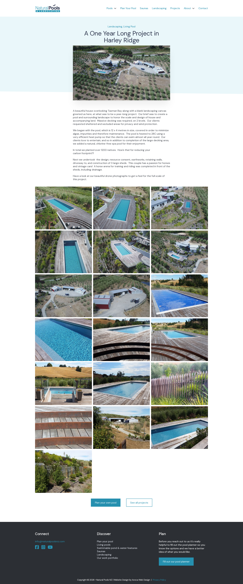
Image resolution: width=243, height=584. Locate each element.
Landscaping (159, 8)
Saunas (144, 8)
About (187, 8)
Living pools (103, 544)
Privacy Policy (159, 579)
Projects (175, 8)
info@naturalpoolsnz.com (50, 541)
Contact (203, 8)
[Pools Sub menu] (115, 8)
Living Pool (129, 26)
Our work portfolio (107, 558)
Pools (110, 8)
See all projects (139, 502)
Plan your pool (105, 541)
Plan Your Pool (128, 8)
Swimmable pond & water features (117, 548)
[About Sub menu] (193, 8)
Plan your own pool (105, 502)
